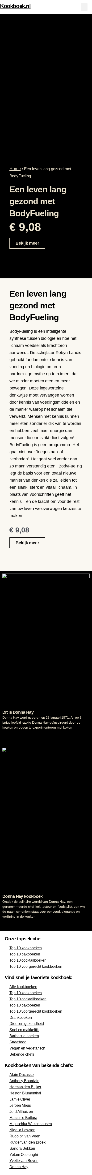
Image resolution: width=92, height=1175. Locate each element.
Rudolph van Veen (24, 1136)
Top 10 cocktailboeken (27, 960)
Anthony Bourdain (24, 1081)
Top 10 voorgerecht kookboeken (35, 966)
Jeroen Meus (20, 1105)
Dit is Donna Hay (17, 712)
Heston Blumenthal (25, 1093)
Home (15, 168)
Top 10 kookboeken (25, 948)
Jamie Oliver (19, 1099)
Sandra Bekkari (22, 1148)
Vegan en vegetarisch (27, 1048)
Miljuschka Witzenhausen (30, 1124)
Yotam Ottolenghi (23, 1155)
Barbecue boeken (24, 1036)
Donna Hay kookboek (22, 896)
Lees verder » (11, 736)
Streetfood (17, 1042)
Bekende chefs (21, 1054)
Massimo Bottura (23, 1118)
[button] (84, 7)
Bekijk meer (27, 243)
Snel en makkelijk (24, 1030)
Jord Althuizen (21, 1112)
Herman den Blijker (25, 1087)
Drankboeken (20, 1017)
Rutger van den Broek (27, 1142)
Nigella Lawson (22, 1130)
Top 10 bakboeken (24, 954)
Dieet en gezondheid (26, 1024)
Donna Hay (18, 1167)
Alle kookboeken (23, 987)
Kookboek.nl (15, 6)
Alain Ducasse (21, 1075)
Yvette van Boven (23, 1161)
